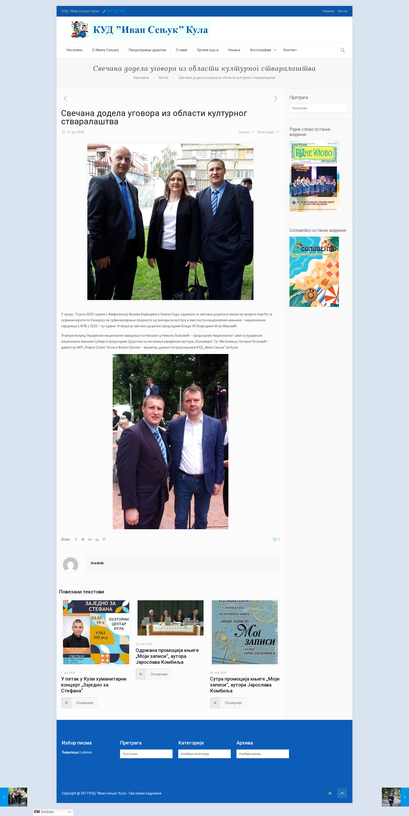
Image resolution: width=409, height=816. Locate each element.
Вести (342, 11)
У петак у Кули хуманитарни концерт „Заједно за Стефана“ (93, 685)
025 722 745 (116, 11)
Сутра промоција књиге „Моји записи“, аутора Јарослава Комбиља (245, 685)
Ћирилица (70, 752)
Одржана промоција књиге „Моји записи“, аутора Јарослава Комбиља (167, 656)
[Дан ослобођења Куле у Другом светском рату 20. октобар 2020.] (395, 797)
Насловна (141, 78)
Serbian (47, 812)
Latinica (86, 752)
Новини (328, 11)
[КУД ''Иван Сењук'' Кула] (140, 30)
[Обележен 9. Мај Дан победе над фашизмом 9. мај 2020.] (13, 797)
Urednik (97, 563)
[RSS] (330, 793)
